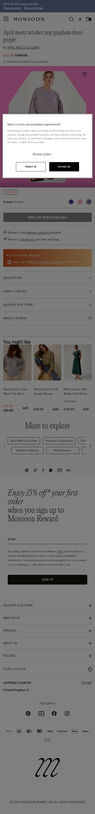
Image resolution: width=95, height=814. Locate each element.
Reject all (30, 166)
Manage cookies (42, 154)
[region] (47, 146)
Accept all (64, 166)
